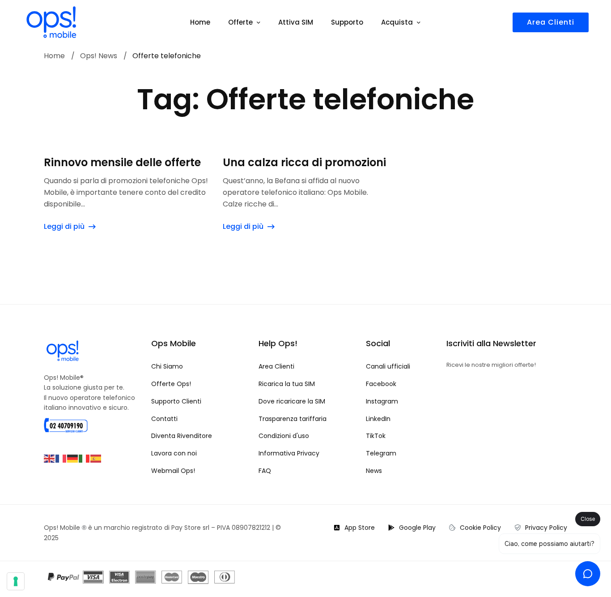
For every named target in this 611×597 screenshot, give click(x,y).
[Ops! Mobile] (51, 22)
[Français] (61, 458)
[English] (49, 458)
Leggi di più (64, 226)
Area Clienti (550, 22)
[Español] (96, 458)
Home (54, 56)
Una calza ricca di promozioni (304, 162)
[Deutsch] (73, 458)
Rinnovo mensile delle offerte (122, 162)
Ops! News (98, 56)
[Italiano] (84, 458)
